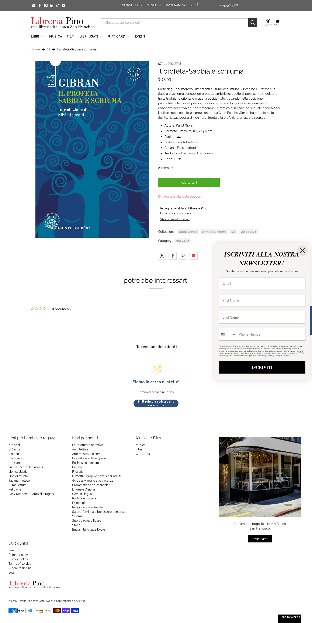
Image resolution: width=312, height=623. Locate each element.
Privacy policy (18, 559)
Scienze (77, 516)
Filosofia (77, 471)
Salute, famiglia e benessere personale (99, 511)
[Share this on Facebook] (173, 256)
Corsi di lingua (82, 494)
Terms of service (19, 563)
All (48, 49)
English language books (88, 529)
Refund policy (18, 554)
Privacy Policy (273, 355)
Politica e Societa (84, 498)
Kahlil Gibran (182, 240)
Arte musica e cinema (87, 454)
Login (12, 572)
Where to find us (19, 568)
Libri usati (88, 36)
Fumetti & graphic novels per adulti (96, 476)
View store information (175, 219)
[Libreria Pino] (63, 23)
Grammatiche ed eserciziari (91, 485)
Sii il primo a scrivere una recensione (156, 403)
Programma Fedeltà (182, 5)
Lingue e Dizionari (84, 489)
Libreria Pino (24, 600)
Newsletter (132, 5)
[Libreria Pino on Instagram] (46, 5)
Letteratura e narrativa (214, 231)
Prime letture (17, 485)
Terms (286, 355)
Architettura (80, 449)
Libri (35, 36)
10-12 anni (15, 458)
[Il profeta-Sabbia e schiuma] (92, 149)
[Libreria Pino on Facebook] (40, 5)
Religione (14, 489)
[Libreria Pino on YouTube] (63, 5)
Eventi (141, 36)
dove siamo (260, 539)
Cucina (77, 467)
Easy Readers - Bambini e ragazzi (31, 494)
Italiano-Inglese (19, 480)
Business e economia (86, 462)
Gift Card (116, 36)
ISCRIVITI (262, 367)
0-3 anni (14, 445)
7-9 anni (14, 454)
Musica (55, 36)
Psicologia (79, 503)
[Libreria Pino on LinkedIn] (51, 5)
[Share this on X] (162, 256)
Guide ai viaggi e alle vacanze (92, 480)
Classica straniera (187, 231)
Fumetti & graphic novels (25, 467)
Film (70, 36)
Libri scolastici (18, 471)
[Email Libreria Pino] (34, 5)
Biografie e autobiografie (89, 458)
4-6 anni (14, 449)
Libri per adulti (248, 231)
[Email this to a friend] (194, 256)
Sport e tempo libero (86, 520)
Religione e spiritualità (87, 507)
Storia (76, 525)
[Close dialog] (302, 250)
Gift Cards (143, 454)
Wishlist (154, 5)
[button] (179, 196)
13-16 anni (15, 462)
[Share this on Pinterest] (183, 256)
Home (35, 49)
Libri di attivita (18, 476)
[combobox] (227, 334)
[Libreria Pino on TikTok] (57, 5)
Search (13, 550)
